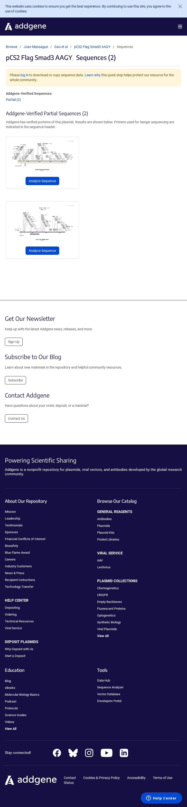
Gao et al (61, 47)
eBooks (10, 688)
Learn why (93, 75)
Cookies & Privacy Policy (101, 778)
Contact (70, 778)
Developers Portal (109, 701)
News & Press (14, 573)
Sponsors (11, 532)
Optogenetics (106, 615)
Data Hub (103, 680)
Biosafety (11, 546)
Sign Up (13, 342)
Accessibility (136, 778)
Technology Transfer (19, 587)
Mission (10, 511)
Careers (10, 559)
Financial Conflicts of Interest (25, 539)
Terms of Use (162, 778)
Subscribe (15, 380)
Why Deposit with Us (19, 649)
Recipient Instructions (20, 580)
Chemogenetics (108, 588)
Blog (8, 681)
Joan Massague (36, 47)
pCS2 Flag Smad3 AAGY (92, 47)
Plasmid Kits (105, 532)
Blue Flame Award (17, 552)
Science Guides (16, 715)
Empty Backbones (109, 602)
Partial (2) (13, 100)
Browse (11, 47)
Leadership (12, 518)
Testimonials (14, 525)
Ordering (11, 614)
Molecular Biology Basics (22, 694)
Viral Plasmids (107, 629)
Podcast (10, 701)
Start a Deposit (15, 656)
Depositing (12, 607)
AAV (100, 560)
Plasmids (103, 526)
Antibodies (104, 519)
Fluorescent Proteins (111, 608)
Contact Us (16, 418)
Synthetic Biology (109, 622)
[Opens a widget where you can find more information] (161, 798)
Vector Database (108, 694)
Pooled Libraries (108, 539)
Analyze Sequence (42, 181)
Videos (9, 722)
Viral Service (13, 628)
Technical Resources (19, 621)
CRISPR (102, 595)
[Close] (178, 6)
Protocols (11, 708)
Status (69, 783)
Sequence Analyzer (110, 687)
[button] (180, 26)
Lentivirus (104, 567)
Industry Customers (18, 566)
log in (24, 75)
